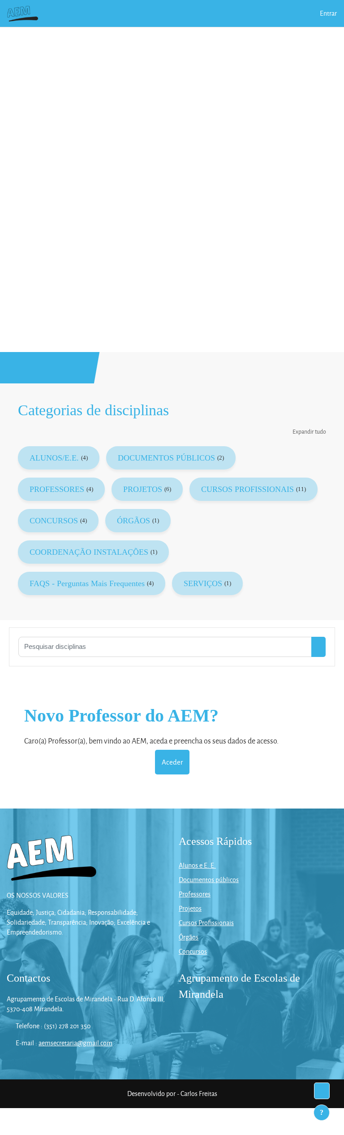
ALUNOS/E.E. (54, 457)
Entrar (328, 13)
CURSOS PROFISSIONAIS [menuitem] (235, 13)
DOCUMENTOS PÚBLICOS (166, 457)
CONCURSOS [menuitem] (261, 40)
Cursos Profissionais (206, 922)
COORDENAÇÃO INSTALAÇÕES (89, 552)
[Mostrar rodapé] (322, 1113)
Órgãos (188, 937)
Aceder (172, 762)
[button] (308, 13)
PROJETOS (142, 489)
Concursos (193, 951)
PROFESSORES (57, 489)
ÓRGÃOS (133, 520)
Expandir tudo (309, 431)
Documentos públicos (209, 879)
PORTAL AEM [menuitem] (121, 13)
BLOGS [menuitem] (135, 40)
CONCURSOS (54, 520)
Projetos (190, 908)
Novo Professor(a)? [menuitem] (76, 67)
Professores (195, 894)
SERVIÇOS (203, 583)
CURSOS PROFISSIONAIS (247, 489)
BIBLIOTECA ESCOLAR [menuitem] (80, 40)
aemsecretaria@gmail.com (75, 1043)
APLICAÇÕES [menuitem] (210, 40)
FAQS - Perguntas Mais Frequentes (87, 583)
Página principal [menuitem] (72, 13)
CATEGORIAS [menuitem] (167, 13)
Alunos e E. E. (197, 865)
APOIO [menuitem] (169, 40)
